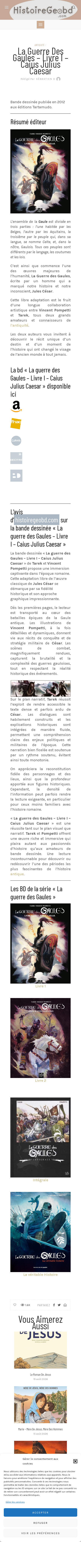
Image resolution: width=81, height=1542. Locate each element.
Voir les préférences (40, 1533)
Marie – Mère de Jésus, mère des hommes (40, 1429)
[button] (75, 1461)
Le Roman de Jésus (40, 1374)
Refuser (40, 1523)
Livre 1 (40, 986)
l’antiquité (19, 325)
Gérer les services (15, 1502)
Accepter (40, 1512)
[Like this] (14, 1305)
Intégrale (40, 1180)
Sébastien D (38, 79)
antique (17, 874)
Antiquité (39, 45)
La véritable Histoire (40, 1274)
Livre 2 (40, 1080)
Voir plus (40, 1350)
